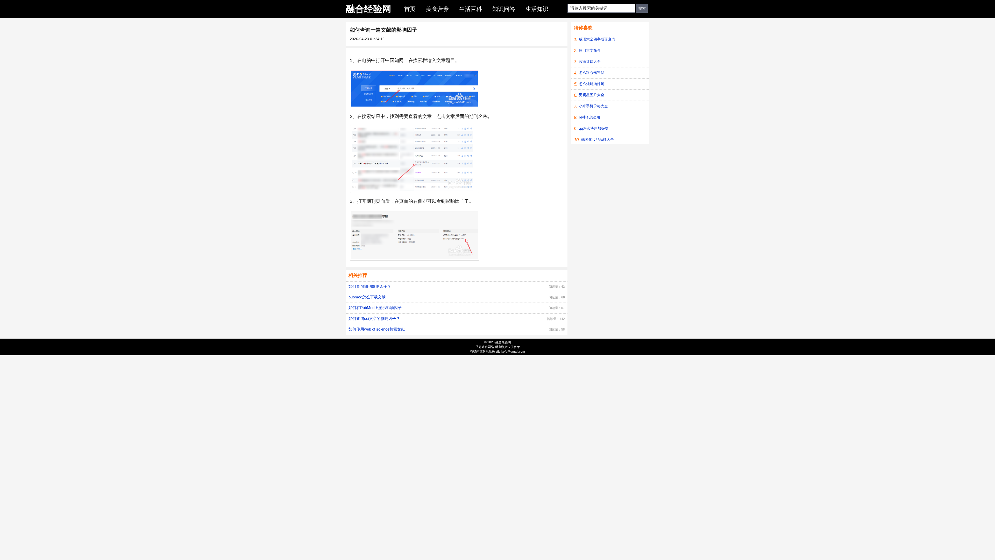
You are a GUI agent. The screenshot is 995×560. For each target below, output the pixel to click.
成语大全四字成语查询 (597, 39)
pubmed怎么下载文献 (367, 297)
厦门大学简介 (590, 50)
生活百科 (470, 9)
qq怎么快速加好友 (593, 128)
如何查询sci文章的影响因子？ (374, 318)
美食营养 (437, 9)
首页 (410, 9)
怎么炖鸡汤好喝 (591, 84)
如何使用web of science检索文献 (377, 329)
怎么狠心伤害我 (591, 73)
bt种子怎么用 (589, 117)
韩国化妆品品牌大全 (597, 139)
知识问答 (503, 9)
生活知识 (536, 9)
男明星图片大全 (591, 95)
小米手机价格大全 (593, 106)
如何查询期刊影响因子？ (370, 286)
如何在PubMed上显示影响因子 (375, 307)
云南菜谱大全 (590, 61)
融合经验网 (368, 9)
